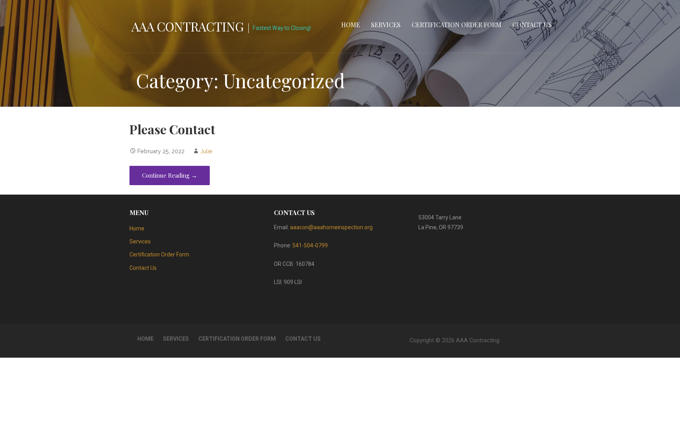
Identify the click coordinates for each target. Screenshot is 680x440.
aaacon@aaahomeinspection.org (331, 227)
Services (386, 24)
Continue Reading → (169, 175)
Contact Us (532, 24)
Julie (206, 151)
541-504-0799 (310, 245)
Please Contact (172, 129)
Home (350, 24)
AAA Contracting (187, 26)
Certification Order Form (456, 24)
